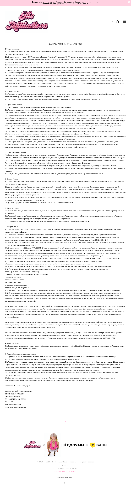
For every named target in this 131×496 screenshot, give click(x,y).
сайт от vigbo (65, 490)
